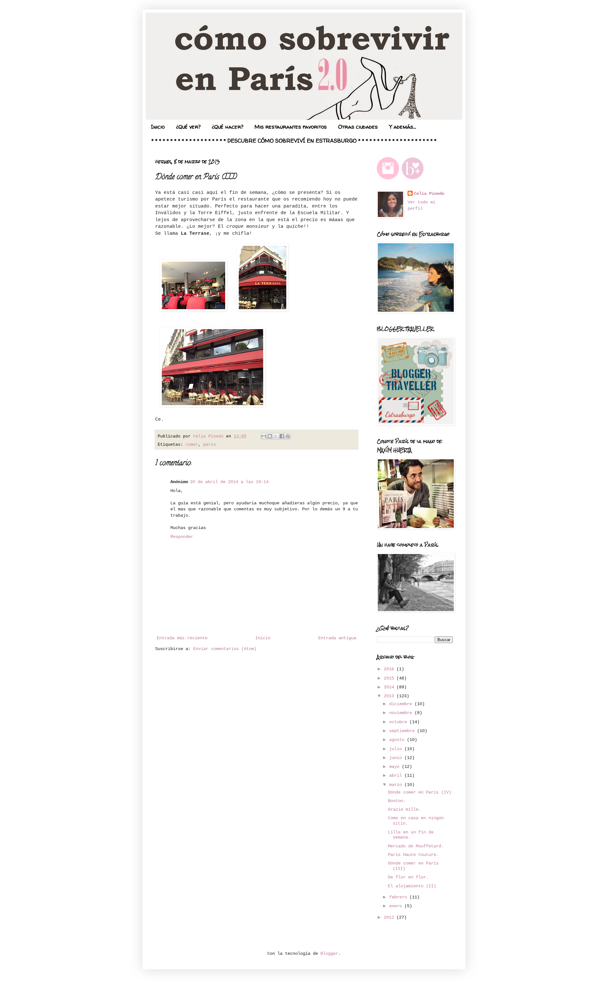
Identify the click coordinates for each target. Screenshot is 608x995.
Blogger (329, 953)
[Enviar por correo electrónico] (264, 436)
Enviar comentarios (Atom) (224, 648)
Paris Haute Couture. (413, 854)
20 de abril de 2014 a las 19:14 (229, 481)
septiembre (403, 730)
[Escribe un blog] (270, 436)
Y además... (402, 126)
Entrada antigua (337, 638)
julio (396, 748)
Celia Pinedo (429, 193)
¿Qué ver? (188, 126)
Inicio (158, 126)
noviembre (402, 712)
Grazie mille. (404, 809)
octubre (399, 721)
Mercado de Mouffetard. (416, 846)
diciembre (402, 703)
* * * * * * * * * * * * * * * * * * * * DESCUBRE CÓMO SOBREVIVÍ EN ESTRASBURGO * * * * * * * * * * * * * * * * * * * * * (293, 140)
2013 (390, 695)
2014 (390, 687)
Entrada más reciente (182, 638)
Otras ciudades (358, 126)
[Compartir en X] (276, 436)
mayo (395, 766)
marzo (396, 784)
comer (192, 445)
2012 (390, 917)
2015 (390, 678)
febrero (399, 897)
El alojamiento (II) (412, 886)
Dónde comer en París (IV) (419, 792)
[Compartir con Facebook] (282, 436)
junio (396, 757)
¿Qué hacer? (227, 126)
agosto (398, 739)
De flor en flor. (408, 877)
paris (209, 445)
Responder (181, 536)
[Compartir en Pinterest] (288, 436)
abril (396, 775)
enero (396, 906)
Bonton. (397, 800)
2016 (390, 669)
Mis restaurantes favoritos (291, 126)
